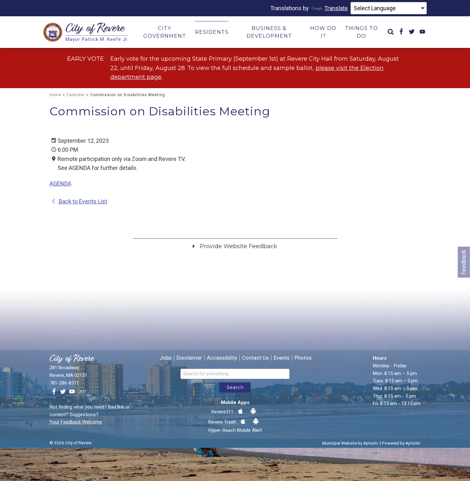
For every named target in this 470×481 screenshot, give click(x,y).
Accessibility (222, 358)
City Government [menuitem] (164, 32)
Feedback (463, 262)
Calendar (76, 95)
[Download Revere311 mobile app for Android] (253, 411)
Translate (336, 8)
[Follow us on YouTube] (71, 392)
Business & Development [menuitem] (269, 32)
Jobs (166, 358)
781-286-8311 (64, 383)
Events (282, 358)
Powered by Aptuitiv (401, 443)
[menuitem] (390, 32)
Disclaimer (189, 358)
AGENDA (60, 183)
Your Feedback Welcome (76, 422)
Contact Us (255, 358)
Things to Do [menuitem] (361, 32)
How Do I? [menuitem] (323, 32)
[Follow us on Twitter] (63, 392)
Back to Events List (82, 201)
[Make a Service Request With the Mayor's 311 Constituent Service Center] (82, 392)
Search (235, 387)
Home (55, 95)
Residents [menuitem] (212, 32)
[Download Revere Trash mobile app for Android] (255, 421)
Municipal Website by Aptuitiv (350, 443)
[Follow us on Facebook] (54, 392)
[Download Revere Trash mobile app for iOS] (243, 421)
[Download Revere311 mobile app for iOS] (240, 411)
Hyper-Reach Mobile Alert (235, 430)
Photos (303, 358)
